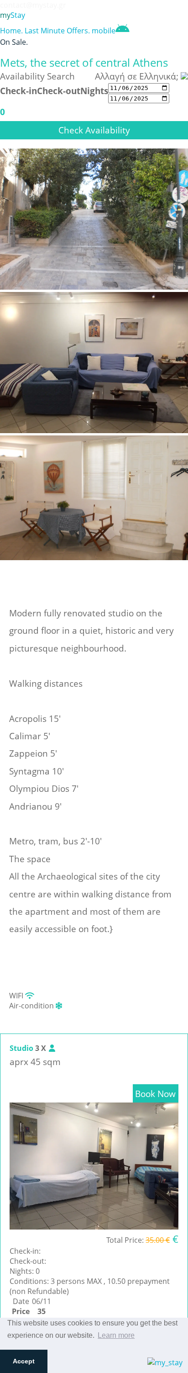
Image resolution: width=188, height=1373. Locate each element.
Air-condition (32, 1006)
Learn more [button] (116, 1335)
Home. (11, 31)
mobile (103, 31)
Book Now (155, 1093)
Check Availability (94, 130)
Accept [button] (24, 1361)
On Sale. (14, 42)
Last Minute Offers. (57, 31)
